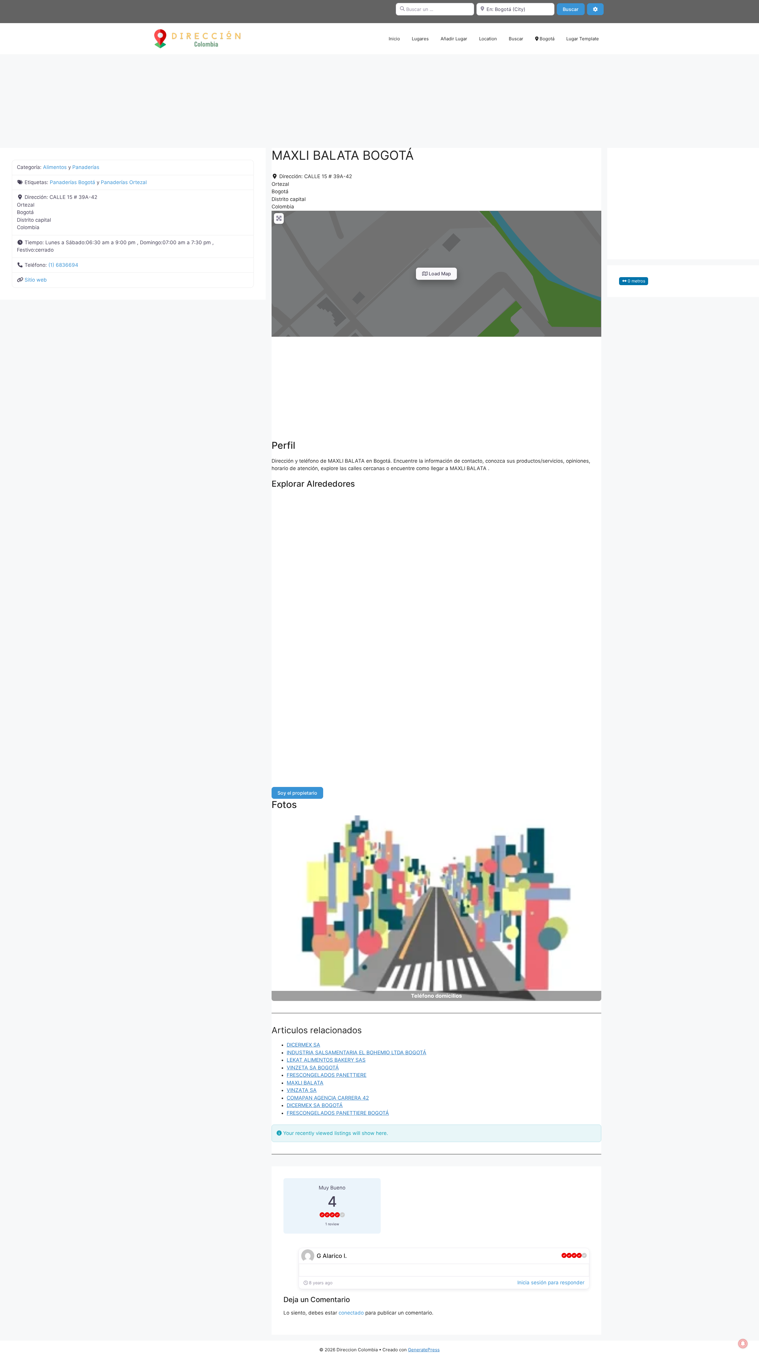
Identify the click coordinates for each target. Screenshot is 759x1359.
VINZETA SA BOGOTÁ (313, 1068)
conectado (351, 1313)
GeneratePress (424, 1349)
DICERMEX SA (303, 1045)
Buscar (573, 9)
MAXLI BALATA (305, 1083)
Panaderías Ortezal (124, 182)
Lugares (420, 38)
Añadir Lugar (454, 38)
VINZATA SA (302, 1090)
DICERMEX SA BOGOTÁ (315, 1105)
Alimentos (55, 167)
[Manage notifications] (743, 1343)
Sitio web (36, 280)
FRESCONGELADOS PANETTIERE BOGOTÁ (338, 1113)
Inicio (394, 38)
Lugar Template (582, 38)
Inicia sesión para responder (550, 1282)
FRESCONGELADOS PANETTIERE (326, 1075)
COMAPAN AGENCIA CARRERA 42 (328, 1098)
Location (488, 38)
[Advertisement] (379, 98)
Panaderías (85, 167)
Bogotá (546, 38)
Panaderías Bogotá (72, 182)
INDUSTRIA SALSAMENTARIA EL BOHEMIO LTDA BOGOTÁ (356, 1052)
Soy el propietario (297, 793)
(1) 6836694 (63, 265)
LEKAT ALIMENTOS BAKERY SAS (326, 1060)
